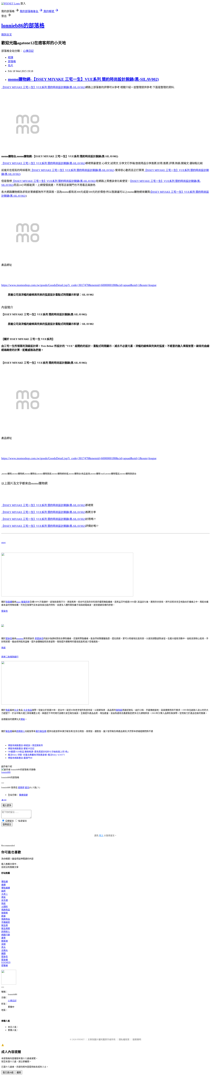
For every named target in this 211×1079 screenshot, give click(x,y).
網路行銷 (5, 934)
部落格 (12, 61)
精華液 (4, 941)
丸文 (16, 710)
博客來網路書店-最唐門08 (20, 758)
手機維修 (5, 922)
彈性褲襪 (5, 888)
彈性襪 (4, 881)
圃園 (3, 953)
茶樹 (3, 944)
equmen (19, 638)
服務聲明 (137, 1039)
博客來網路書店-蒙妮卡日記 (21, 748)
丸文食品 (27, 710)
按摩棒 (4, 913)
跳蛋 (3, 916)
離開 (19, 1072)
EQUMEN (5, 962)
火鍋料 (4, 906)
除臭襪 (9, 602)
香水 (3, 947)
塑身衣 (4, 611)
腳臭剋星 (25, 602)
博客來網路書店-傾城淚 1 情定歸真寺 (25, 745)
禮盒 (23, 719)
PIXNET (81, 1039)
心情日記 (28, 51)
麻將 (3, 891)
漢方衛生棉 (41, 731)
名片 (10, 65)
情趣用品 (5, 909)
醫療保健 (23, 795)
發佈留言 (7, 824)
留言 (27, 787)
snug (3, 542)
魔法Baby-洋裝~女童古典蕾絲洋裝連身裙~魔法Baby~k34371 (36, 754)
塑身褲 (4, 959)
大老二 (4, 894)
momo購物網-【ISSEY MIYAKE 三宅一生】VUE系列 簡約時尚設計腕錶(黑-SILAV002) (83, 79)
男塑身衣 (39, 638)
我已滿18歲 (8, 1072)
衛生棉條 (5, 928)
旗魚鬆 (119, 710)
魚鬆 (3, 647)
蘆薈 (3, 938)
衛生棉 (9, 731)
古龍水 (4, 950)
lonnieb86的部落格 (23, 25)
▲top (3, 799)
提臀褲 (4, 965)
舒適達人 (20, 731)
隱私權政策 (124, 1039)
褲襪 (3, 884)
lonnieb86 (6, 772)
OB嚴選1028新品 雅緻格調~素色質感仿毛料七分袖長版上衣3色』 (39, 751)
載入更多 (7, 805)
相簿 (10, 57)
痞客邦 (21, 787)
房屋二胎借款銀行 (9, 656)
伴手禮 (4, 900)
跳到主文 (6, 34)
